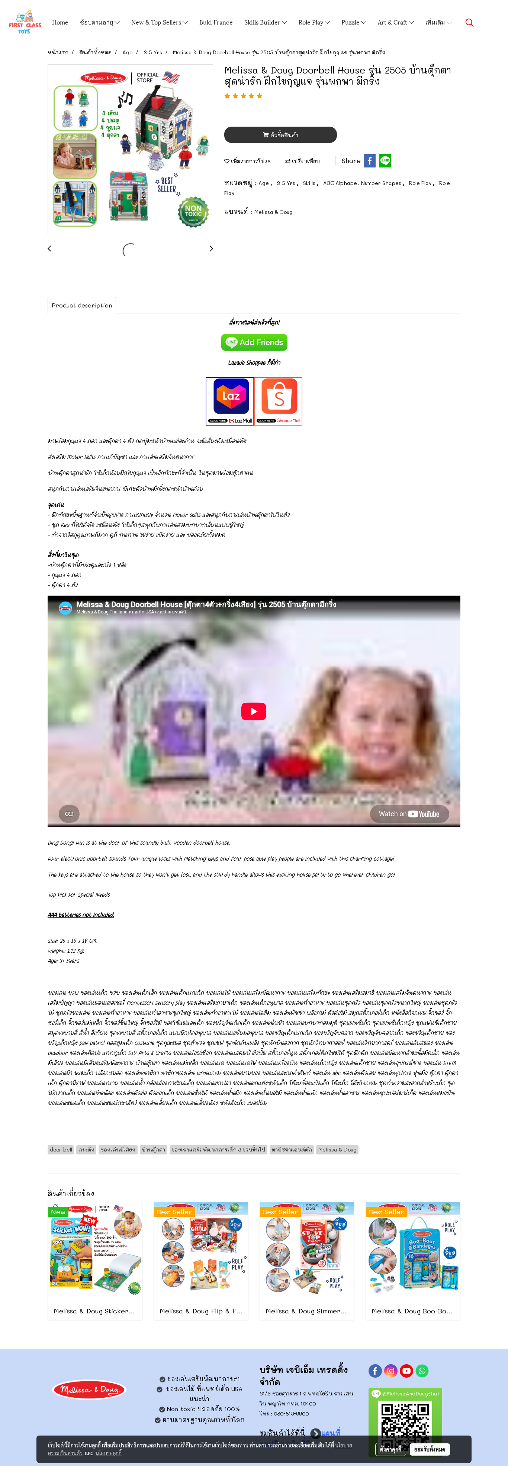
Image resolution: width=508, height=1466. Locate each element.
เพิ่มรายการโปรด (250, 160)
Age (264, 182)
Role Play (312, 21)
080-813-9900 (291, 1413)
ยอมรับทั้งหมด (430, 1449)
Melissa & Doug (273, 211)
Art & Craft (393, 21)
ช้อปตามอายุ (97, 21)
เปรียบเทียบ (305, 160)
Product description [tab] (82, 305)
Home (60, 21)
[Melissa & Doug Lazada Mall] (230, 400)
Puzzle (351, 21)
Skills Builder (263, 21)
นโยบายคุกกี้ (109, 1453)
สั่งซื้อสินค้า (283, 135)
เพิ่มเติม (436, 21)
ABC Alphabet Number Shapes (363, 182)
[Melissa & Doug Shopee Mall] (278, 400)
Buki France (216, 21)
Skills (310, 182)
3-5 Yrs (287, 182)
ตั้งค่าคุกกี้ (390, 1449)
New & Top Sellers (157, 21)
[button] (470, 23)
